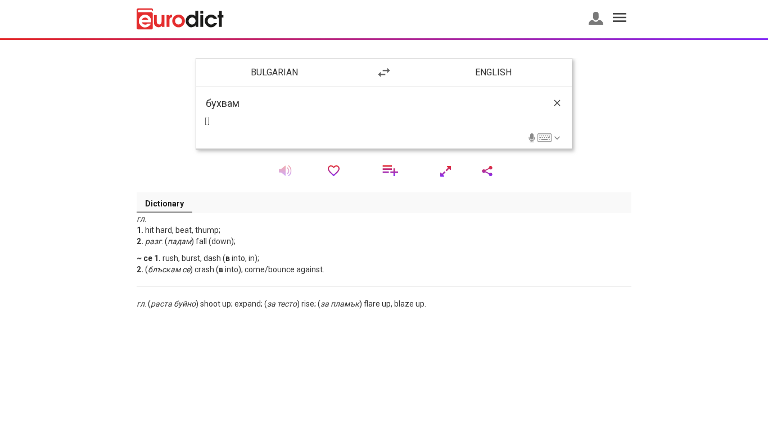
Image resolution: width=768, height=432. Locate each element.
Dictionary (164, 203)
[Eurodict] (180, 19)
